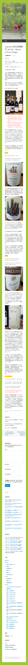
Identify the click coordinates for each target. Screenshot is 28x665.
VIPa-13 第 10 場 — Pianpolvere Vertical (13, 528)
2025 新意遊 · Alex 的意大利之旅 (12, 521)
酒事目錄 (8, 588)
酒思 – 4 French (9, 598)
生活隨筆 (8, 568)
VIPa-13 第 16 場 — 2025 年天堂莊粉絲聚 (13, 506)
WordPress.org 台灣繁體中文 (11, 649)
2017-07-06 (13, 55)
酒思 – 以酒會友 (9, 624)
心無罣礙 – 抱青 (13, 7)
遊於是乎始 (8, 574)
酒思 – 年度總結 (9, 628)
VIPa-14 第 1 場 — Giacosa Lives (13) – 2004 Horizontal (13, 541)
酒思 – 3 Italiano (9, 596)
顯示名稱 (7, 464)
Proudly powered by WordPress (11, 657)
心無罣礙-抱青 (7, 55)
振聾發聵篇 (8, 582)
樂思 (7, 566)
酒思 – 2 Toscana (10, 594)
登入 (6, 643)
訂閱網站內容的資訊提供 (10, 645)
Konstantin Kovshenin (14, 658)
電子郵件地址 (8, 469)
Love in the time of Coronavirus (12, 586)
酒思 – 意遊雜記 (9, 626)
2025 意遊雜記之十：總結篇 (11, 510)
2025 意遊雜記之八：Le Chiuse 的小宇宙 (13, 524)
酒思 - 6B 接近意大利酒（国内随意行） (13, 411)
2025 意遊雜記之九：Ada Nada (11, 512)
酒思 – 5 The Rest (10, 600)
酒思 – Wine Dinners (10, 620)
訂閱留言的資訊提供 (9, 647)
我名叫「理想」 (9, 564)
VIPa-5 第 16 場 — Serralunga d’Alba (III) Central (9, 433)
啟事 (6, 560)
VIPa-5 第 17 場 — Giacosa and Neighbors (21, 433)
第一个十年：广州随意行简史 (11, 428)
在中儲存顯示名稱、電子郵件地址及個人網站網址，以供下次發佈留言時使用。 (14, 481)
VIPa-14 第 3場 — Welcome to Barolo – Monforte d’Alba (14, 538)
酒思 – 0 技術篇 (9, 590)
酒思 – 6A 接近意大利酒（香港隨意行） (14, 602)
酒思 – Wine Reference (11, 622)
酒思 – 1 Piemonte (10, 592)
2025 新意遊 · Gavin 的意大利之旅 (12, 517)
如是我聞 (8, 578)
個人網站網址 (8, 474)
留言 (6, 449)
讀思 (7, 572)
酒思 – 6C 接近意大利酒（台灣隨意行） (14, 613)
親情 (7, 570)
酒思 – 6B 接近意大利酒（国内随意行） (14, 609)
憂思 (7, 580)
